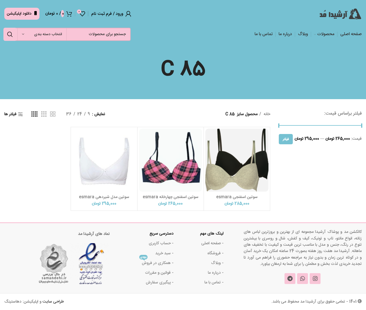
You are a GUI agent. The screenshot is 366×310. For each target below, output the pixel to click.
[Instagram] (315, 278)
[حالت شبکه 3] (44, 114)
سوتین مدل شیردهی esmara (104, 197)
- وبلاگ (217, 263)
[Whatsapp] (302, 278)
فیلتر (286, 139)
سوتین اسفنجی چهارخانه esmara (170, 197)
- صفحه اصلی (212, 243)
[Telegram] (290, 278)
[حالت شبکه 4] (34, 114)
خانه (266, 114)
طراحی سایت (53, 301)
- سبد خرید (164, 253)
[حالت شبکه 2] (52, 114)
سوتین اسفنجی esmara (237, 197)
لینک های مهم (211, 233)
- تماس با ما (213, 282)
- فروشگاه (215, 253)
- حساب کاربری (161, 243)
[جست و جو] (10, 34)
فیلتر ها (10, 114)
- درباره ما (215, 272)
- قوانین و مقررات (159, 272)
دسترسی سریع (162, 233)
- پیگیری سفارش (160, 282)
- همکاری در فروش (157, 262)
